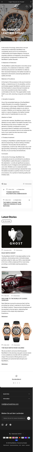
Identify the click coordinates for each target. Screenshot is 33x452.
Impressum (27, 448)
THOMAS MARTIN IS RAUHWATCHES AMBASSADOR (16, 193)
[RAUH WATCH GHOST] (16, 236)
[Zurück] (2, 2)
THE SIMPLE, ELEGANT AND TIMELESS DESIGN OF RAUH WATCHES (12, 204)
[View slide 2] (15, 383)
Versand (22, 448)
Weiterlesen (5, 267)
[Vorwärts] (31, 2)
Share (5, 183)
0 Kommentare (28, 183)
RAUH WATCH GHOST (9, 253)
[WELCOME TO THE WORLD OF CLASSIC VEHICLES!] (16, 282)
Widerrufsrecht (5, 448)
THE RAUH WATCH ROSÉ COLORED (13, 348)
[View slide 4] (19, 383)
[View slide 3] (17, 383)
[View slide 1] (14, 383)
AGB (19, 448)
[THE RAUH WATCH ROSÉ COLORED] (16, 331)
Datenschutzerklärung (13, 448)
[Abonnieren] (27, 421)
